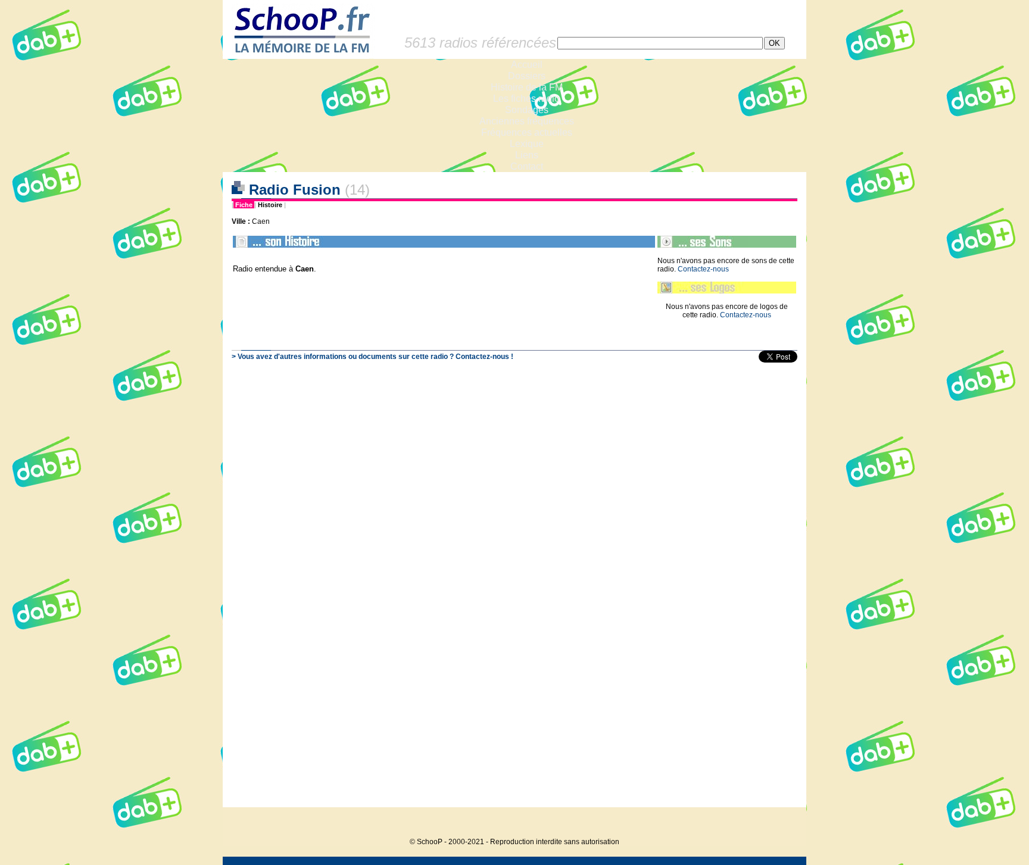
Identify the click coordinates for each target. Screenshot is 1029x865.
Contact (526, 166)
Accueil (526, 65)
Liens (526, 155)
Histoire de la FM (527, 87)
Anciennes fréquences (526, 121)
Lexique (527, 144)
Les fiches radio (526, 98)
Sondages (526, 110)
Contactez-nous (703, 269)
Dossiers (526, 76)
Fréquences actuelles (526, 132)
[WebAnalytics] (782, 824)
